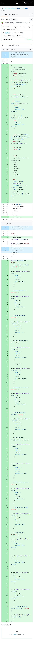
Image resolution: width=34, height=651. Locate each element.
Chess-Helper (22, 8)
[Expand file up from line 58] (5, 250)
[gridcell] (17, 55)
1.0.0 (21, 32)
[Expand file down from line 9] (5, 248)
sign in (15, 634)
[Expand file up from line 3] (5, 228)
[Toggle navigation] (2, 2)
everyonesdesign (9, 8)
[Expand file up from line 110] (5, 55)
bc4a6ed (10, 35)
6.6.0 (15, 32)
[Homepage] (17, 2)
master (7, 32)
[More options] (30, 49)
